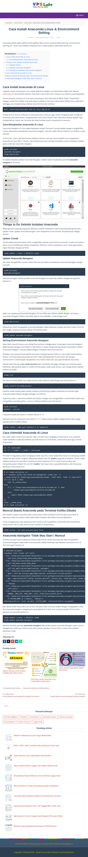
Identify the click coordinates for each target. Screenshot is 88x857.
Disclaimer (67, 844)
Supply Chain (37, 722)
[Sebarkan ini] (4, 641)
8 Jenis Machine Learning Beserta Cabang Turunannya (21, 695)
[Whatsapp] (20, 641)
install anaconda (43, 688)
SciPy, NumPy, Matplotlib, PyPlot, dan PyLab (71, 669)
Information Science (49, 717)
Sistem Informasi (24, 722)
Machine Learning (66, 717)
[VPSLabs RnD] (44, 5)
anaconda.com (8, 94)
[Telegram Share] (16, 641)
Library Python (56, 628)
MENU (81, 15)
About (25, 844)
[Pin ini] (12, 641)
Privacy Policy (34, 844)
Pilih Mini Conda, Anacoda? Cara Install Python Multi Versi (43, 680)
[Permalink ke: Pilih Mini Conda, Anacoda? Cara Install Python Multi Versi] (44, 665)
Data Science (16, 688)
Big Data (24, 717)
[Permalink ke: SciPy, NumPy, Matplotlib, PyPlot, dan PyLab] (72, 659)
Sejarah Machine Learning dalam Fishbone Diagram (67, 695)
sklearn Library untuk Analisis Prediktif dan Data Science (14, 672)
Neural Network (9, 722)
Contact (45, 844)
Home (19, 844)
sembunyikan (22, 54)
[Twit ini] (8, 641)
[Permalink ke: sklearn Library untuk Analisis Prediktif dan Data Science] (16, 660)
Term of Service (56, 844)
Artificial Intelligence (11, 717)
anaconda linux (32, 688)
